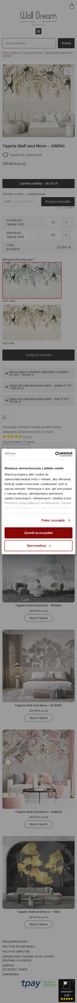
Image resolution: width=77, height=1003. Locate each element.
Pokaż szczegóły (53, 520)
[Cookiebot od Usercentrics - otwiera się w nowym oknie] (55, 454)
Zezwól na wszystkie (38, 532)
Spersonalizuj (36, 545)
